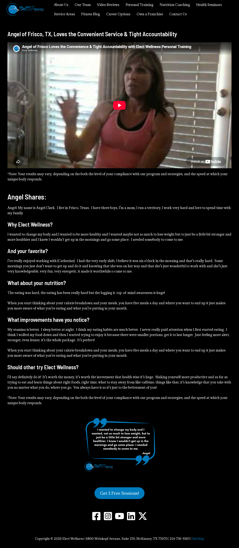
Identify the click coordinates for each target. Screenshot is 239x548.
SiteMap (198, 539)
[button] (119, 493)
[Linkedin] (131, 516)
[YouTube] (119, 516)
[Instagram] (108, 516)
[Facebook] (96, 516)
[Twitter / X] (142, 516)
